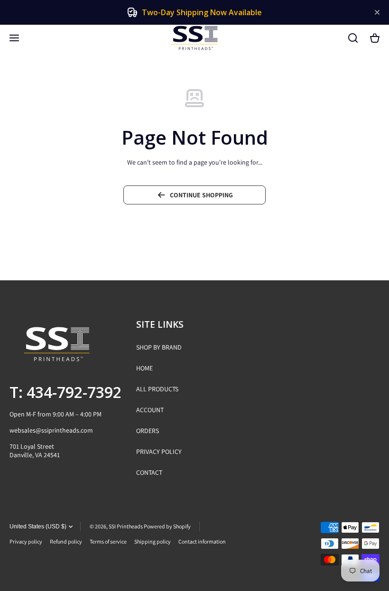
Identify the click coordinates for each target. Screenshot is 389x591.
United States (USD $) (37, 526)
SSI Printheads (126, 526)
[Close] (377, 12)
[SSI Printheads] (194, 38)
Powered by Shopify (167, 526)
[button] (375, 38)
